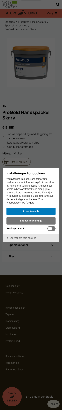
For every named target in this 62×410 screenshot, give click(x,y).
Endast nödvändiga (31, 220)
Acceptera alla (31, 211)
